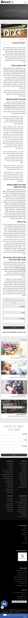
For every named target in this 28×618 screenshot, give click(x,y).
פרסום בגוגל (25, 532)
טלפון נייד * (22, 318)
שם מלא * (22, 306)
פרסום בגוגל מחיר (10, 511)
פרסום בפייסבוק (24, 530)
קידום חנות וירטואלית (9, 492)
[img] (7, 2)
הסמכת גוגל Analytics (23, 583)
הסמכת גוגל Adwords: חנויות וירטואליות (20, 577)
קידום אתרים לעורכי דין (9, 480)
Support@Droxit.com (22, 596)
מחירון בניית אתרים (24, 465)
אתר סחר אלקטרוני (24, 471)
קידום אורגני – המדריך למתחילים (7, 471)
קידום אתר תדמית (10, 483)
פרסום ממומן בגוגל (10, 498)
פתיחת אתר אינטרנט (23, 481)
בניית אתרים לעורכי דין (23, 476)
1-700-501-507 (23, 594)
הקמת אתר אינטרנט (23, 483)
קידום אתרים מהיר (10, 487)
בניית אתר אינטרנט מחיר (23, 472)
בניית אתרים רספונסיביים (23, 478)
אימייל (23, 312)
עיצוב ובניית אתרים (24, 485)
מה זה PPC (11, 502)
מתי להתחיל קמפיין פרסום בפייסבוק (21, 502)
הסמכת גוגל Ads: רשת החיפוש (22, 570)
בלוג (26, 540)
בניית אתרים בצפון (24, 467)
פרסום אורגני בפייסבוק (23, 512)
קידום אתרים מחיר (10, 463)
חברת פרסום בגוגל (10, 509)
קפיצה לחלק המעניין (18, 43)
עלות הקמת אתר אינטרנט (23, 463)
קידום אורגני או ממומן (9, 489)
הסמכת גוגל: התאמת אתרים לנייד (21, 585)
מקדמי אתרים (11, 467)
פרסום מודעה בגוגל (10, 507)
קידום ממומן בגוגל (10, 500)
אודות (26, 536)
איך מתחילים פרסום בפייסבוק (22, 505)
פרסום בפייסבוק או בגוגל (23, 503)
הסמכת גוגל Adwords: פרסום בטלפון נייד (20, 579)
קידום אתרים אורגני (24, 534)
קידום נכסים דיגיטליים (9, 485)
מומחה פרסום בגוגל (10, 503)
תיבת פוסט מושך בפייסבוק (22, 509)
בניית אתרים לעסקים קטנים (22, 487)
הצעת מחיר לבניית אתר (23, 474)
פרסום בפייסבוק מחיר (23, 498)
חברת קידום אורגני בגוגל (9, 490)
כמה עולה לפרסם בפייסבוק (9, 105)
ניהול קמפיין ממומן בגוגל (9, 505)
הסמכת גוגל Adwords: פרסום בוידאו (21, 581)
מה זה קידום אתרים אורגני (9, 481)
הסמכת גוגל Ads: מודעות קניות (22, 574)
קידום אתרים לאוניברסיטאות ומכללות (7, 474)
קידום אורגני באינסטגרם (20, 267)
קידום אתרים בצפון (10, 465)
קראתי (5, 614)
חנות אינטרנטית (24, 469)
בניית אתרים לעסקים (23, 480)
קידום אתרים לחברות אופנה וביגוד (7, 478)
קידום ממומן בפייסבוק (23, 500)
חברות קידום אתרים (10, 469)
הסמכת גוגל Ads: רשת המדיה (22, 572)
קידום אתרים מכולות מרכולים (8, 476)
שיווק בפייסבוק (24, 514)
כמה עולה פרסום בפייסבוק (22, 516)
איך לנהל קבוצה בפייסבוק (23, 507)
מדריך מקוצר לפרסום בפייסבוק (22, 511)
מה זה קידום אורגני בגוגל (9, 472)
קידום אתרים (17, 612)
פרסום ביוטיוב (5, 612)
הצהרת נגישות (12, 610)
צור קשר (25, 538)
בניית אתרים (25, 528)
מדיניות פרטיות (24, 543)
